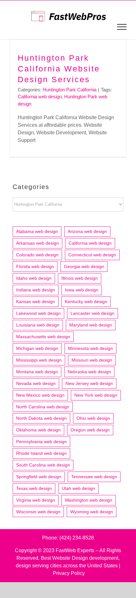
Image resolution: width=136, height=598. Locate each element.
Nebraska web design (89, 371)
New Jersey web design (89, 383)
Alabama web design (37, 231)
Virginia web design (35, 500)
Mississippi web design (39, 360)
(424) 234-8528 (76, 537)
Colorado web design (37, 254)
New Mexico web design (40, 395)
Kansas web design (35, 301)
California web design (40, 96)
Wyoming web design (91, 511)
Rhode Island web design (41, 453)
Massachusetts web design (43, 336)
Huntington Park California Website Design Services (59, 68)
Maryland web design (90, 324)
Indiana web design (35, 289)
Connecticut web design (92, 254)
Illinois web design (79, 278)
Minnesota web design (90, 348)
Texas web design (34, 488)
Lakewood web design (38, 313)
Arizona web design (87, 231)
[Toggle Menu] (122, 27)
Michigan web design (37, 348)
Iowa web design (81, 289)
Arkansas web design (37, 243)
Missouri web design (91, 360)
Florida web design (35, 266)
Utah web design (78, 488)
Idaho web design (34, 278)
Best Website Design (64, 558)
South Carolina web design (43, 464)
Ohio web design (93, 418)
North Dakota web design (41, 418)
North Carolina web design (42, 406)
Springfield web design (38, 476)
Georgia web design (84, 266)
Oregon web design (90, 429)
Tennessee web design (94, 476)
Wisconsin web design (38, 511)
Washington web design (88, 500)
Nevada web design (36, 383)
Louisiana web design (37, 324)
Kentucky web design (86, 301)
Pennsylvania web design (41, 441)
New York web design (95, 395)
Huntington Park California (69, 89)
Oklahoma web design (38, 429)
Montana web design (37, 371)
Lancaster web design (92, 313)
